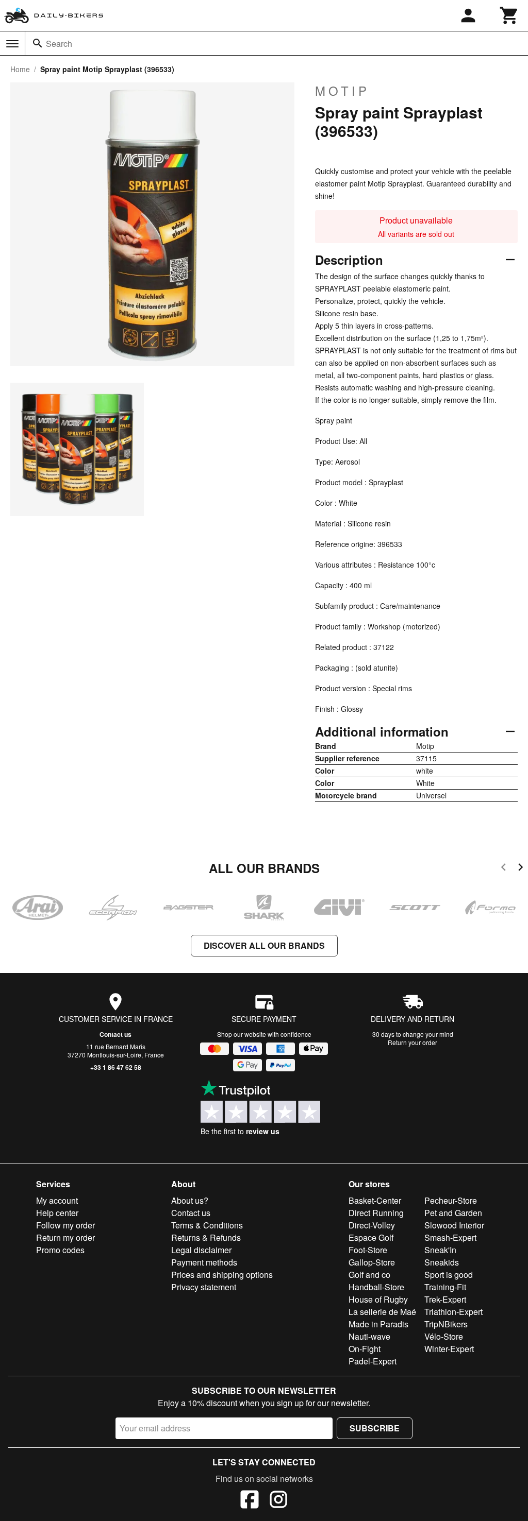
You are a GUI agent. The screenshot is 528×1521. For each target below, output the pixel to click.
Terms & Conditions (207, 1225)
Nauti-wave (369, 1336)
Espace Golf (371, 1237)
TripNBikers (446, 1324)
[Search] (37, 43)
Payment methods (204, 1262)
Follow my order (65, 1225)
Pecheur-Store (450, 1200)
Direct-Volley (372, 1225)
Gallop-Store (372, 1262)
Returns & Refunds (206, 1237)
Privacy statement (203, 1287)
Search (59, 43)
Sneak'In (440, 1250)
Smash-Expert (450, 1237)
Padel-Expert (373, 1361)
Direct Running (376, 1213)
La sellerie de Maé (382, 1312)
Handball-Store (376, 1287)
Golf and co (369, 1274)
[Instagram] (278, 1501)
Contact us (115, 1034)
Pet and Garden (453, 1213)
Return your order (412, 1042)
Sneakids (441, 1262)
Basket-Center (375, 1200)
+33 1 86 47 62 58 (115, 1067)
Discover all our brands (264, 945)
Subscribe (375, 1428)
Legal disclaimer (201, 1250)
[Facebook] (249, 1501)
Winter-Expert (449, 1349)
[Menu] (12, 43)
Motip (342, 90)
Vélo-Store (443, 1336)
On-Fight (365, 1349)
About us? (189, 1200)
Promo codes (60, 1250)
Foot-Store (368, 1250)
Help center (57, 1213)
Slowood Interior (454, 1225)
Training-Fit (445, 1287)
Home (20, 69)
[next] (520, 869)
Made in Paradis (378, 1324)
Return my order (65, 1237)
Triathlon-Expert (453, 1312)
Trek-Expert (445, 1299)
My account (57, 1200)
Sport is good (448, 1274)
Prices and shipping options (222, 1274)
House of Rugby (378, 1299)
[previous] (503, 869)
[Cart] (509, 15)
